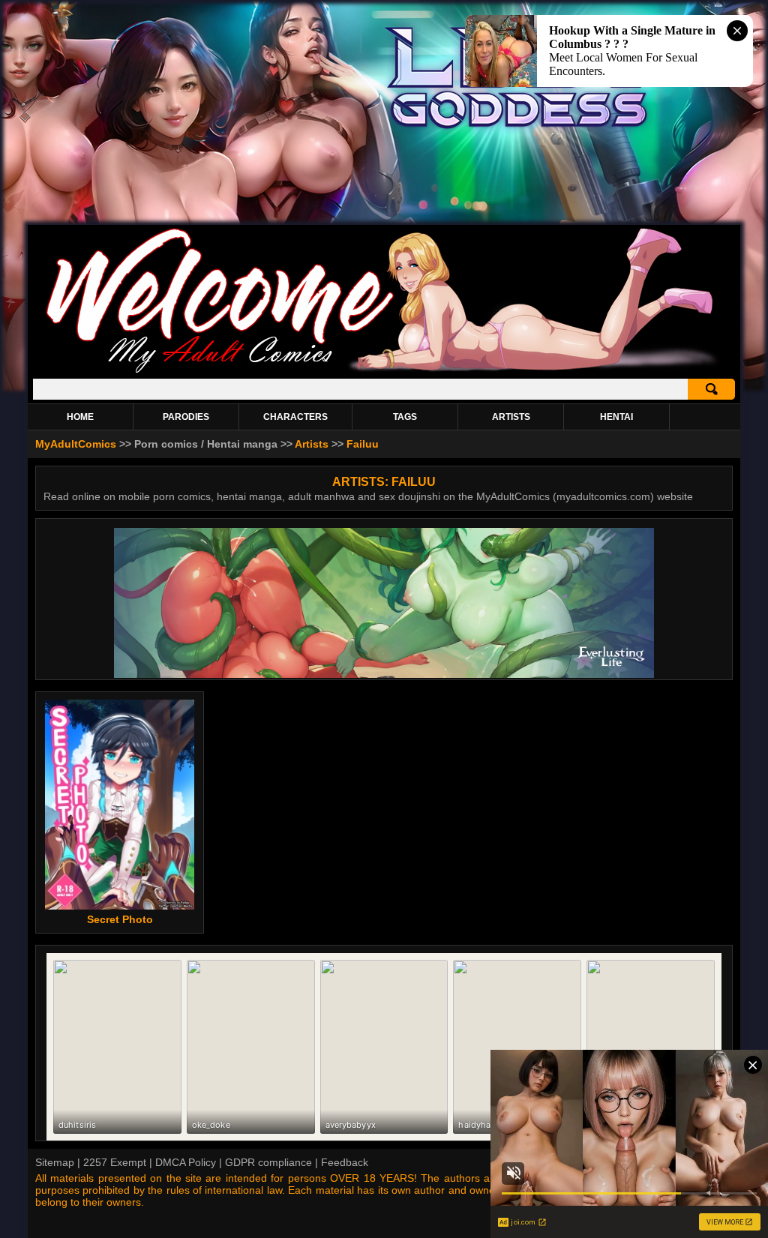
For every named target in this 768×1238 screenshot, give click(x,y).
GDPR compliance (268, 1162)
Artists (311, 444)
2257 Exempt (114, 1162)
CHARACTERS (295, 417)
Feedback (344, 1162)
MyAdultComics (75, 444)
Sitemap (54, 1162)
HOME (80, 417)
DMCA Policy (185, 1162)
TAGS (405, 417)
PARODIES (186, 417)
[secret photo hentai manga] (119, 805)
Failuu (362, 444)
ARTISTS (511, 417)
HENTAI (616, 417)
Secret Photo (120, 919)
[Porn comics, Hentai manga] (384, 370)
